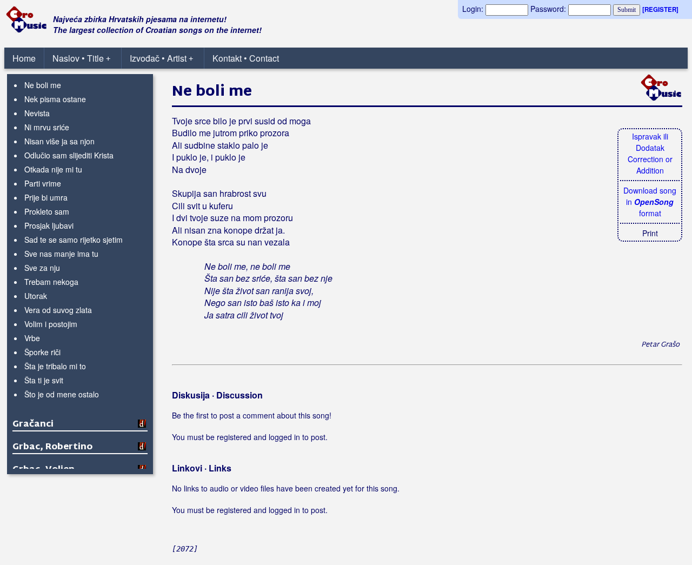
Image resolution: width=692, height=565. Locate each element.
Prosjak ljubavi (49, 225)
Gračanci (33, 425)
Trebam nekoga (51, 281)
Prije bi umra (46, 197)
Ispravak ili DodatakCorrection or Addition (650, 153)
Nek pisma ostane (55, 99)
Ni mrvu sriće (46, 127)
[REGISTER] (660, 9)
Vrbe (32, 338)
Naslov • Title (81, 58)
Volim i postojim (50, 323)
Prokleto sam (46, 211)
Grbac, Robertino (52, 447)
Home (24, 58)
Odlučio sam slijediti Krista (69, 155)
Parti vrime (42, 183)
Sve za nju (42, 267)
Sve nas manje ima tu (61, 253)
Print (650, 233)
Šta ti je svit (43, 380)
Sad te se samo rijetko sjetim (73, 239)
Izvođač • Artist (161, 58)
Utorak (35, 295)
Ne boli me (42, 84)
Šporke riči (42, 352)
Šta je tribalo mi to (55, 366)
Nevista (37, 113)
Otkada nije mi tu (53, 169)
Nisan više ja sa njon (59, 141)
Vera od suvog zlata (58, 309)
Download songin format (649, 201)
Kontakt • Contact (245, 58)
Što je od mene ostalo (61, 394)
